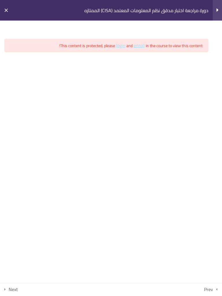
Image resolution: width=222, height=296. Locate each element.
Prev (208, 289)
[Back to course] (6, 10)
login (120, 45)
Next (13, 289)
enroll (139, 45)
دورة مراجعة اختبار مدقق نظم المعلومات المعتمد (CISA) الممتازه (146, 10)
